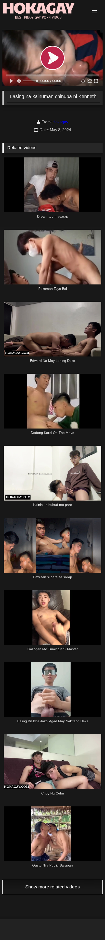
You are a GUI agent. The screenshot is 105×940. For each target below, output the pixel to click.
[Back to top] (89, 925)
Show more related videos (52, 886)
